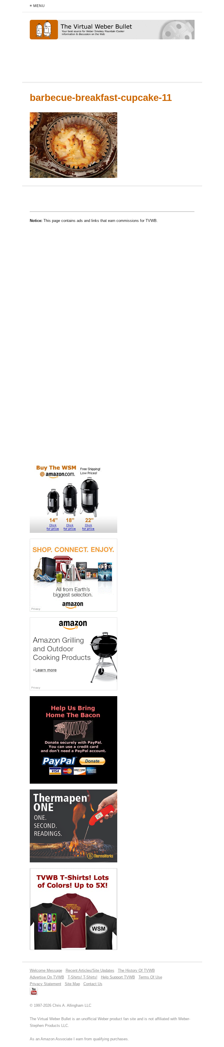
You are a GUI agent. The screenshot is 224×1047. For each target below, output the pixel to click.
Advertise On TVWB (47, 977)
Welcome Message (46, 970)
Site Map (72, 984)
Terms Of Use (150, 977)
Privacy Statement (45, 984)
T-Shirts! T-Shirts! (82, 977)
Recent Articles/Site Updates (90, 970)
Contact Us (92, 984)
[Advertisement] (98, 63)
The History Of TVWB (136, 970)
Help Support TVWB (118, 977)
